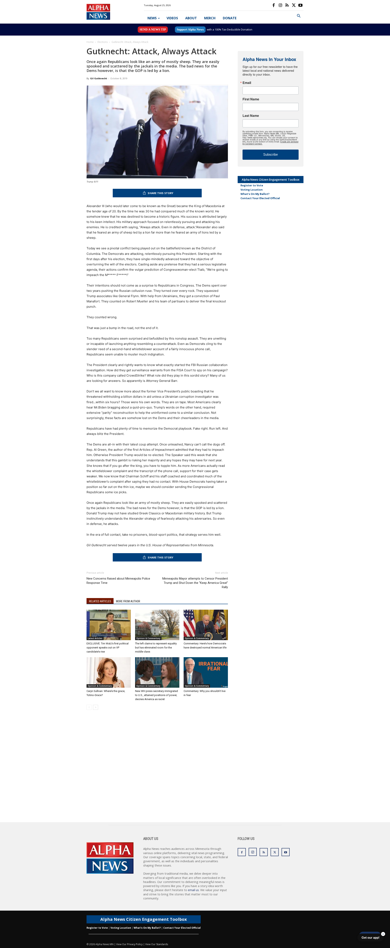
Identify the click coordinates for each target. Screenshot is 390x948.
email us (193, 890)
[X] (294, 5)
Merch (210, 18)
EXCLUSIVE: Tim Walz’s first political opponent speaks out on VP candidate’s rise (108, 647)
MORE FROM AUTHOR (128, 601)
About (191, 18)
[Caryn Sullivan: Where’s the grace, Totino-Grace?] (109, 672)
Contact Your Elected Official (260, 198)
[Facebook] (274, 5)
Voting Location (251, 189)
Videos (172, 18)
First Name (251, 99)
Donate (229, 18)
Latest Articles (95, 638)
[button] (298, 16)
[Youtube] (300, 5)
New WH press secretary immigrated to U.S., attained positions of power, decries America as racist (156, 695)
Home (90, 42)
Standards (162, 944)
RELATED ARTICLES (100, 601)
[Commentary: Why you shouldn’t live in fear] (206, 672)
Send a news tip (153, 29)
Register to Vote (251, 185)
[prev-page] (89, 707)
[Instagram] (280, 5)
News (152, 18)
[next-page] (95, 707)
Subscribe (270, 154)
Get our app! (370, 937)
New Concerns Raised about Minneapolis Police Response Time (118, 581)
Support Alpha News (190, 29)
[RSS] (287, 5)
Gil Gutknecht (98, 78)
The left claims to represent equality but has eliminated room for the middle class (156, 647)
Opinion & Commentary (148, 638)
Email (247, 82)
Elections (103, 42)
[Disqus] (157, 770)
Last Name (251, 115)
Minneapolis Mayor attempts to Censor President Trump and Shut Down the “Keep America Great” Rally (195, 583)
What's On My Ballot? (255, 194)
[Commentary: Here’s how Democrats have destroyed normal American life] (206, 625)
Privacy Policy (135, 944)
